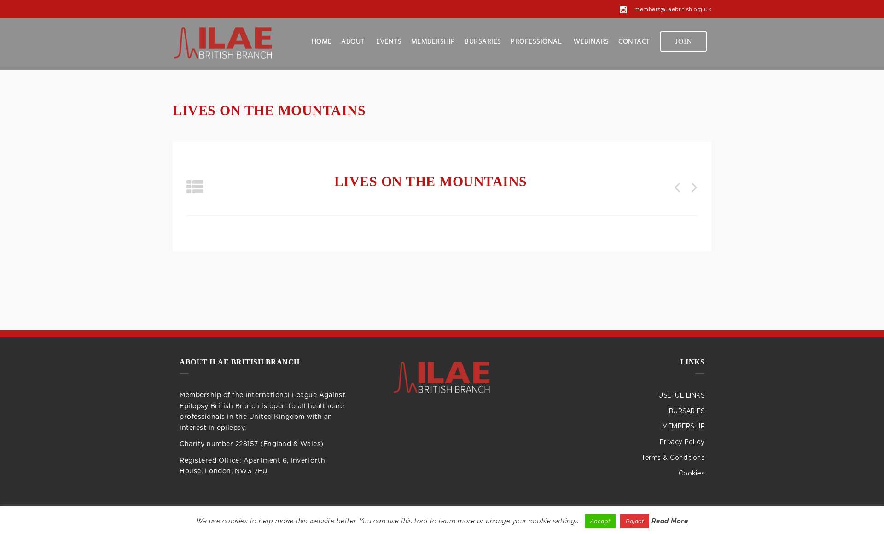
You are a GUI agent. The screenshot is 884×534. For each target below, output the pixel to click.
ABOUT (353, 42)
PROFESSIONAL (536, 42)
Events (388, 42)
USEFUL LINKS (681, 395)
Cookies (691, 473)
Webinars (591, 42)
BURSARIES (483, 42)
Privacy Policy (682, 442)
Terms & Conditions (672, 457)
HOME (322, 42)
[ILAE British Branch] (442, 379)
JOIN (683, 41)
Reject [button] (635, 521)
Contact (634, 42)
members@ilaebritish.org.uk (672, 9)
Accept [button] (600, 521)
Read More (669, 521)
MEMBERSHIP (433, 42)
